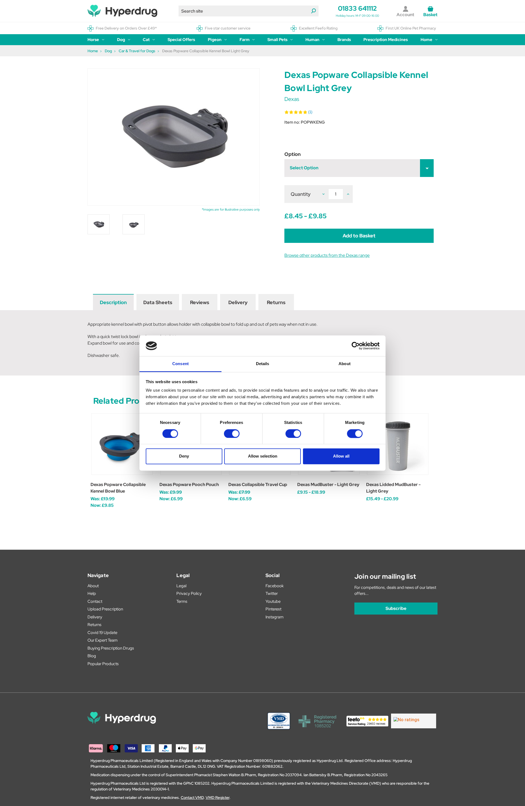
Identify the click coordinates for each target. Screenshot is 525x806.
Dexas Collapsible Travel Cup (257, 484)
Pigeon (214, 39)
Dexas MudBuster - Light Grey (328, 484)
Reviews (199, 302)
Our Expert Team (103, 640)
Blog (92, 656)
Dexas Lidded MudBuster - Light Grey (393, 488)
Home (426, 39)
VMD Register (217, 797)
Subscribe (396, 608)
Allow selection (262, 456)
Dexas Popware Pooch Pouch (189, 484)
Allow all (341, 456)
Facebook (275, 586)
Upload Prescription (105, 609)
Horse (93, 39)
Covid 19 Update (102, 632)
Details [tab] (262, 364)
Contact (95, 601)
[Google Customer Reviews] (413, 721)
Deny (184, 456)
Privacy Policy (189, 593)
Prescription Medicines (385, 39)
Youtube (273, 601)
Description (113, 302)
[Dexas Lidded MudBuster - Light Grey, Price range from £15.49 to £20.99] (397, 444)
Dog (121, 39)
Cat (146, 39)
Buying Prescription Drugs (111, 648)
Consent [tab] (180, 364)
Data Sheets (157, 302)
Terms (181, 601)
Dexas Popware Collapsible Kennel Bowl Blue (118, 488)
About (93, 586)
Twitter (272, 593)
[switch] (232, 433)
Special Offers (181, 39)
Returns (276, 302)
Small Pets (277, 39)
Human (312, 39)
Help (92, 593)
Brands (344, 39)
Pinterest (273, 609)
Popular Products (103, 664)
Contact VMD (192, 797)
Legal (181, 586)
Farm (245, 39)
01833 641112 (357, 8)
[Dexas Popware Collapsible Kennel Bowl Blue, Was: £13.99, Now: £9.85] (122, 444)
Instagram (275, 617)
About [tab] (345, 364)
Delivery (237, 302)
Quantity (301, 194)
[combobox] (249, 10)
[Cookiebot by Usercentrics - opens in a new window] (356, 346)
